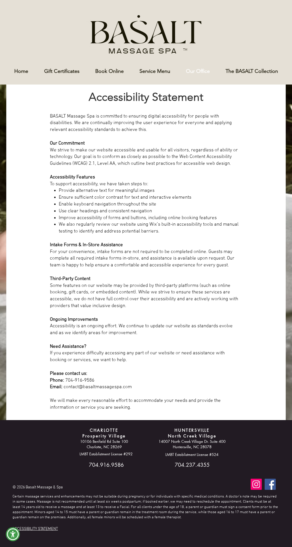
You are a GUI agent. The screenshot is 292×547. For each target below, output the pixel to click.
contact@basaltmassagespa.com (98, 387)
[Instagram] (256, 484)
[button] (13, 534)
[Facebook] (270, 484)
